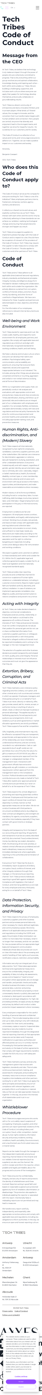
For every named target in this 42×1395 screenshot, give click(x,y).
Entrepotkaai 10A (9, 1248)
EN (12, 8)
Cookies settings (21, 1376)
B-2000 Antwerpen (10, 1251)
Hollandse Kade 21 (9, 1297)
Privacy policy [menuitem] (7, 1311)
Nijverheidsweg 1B (30, 1282)
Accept (21, 1381)
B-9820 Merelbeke (30, 1285)
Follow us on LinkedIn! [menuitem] (11, 1315)
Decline (21, 1387)
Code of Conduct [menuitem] (21, 1311)
